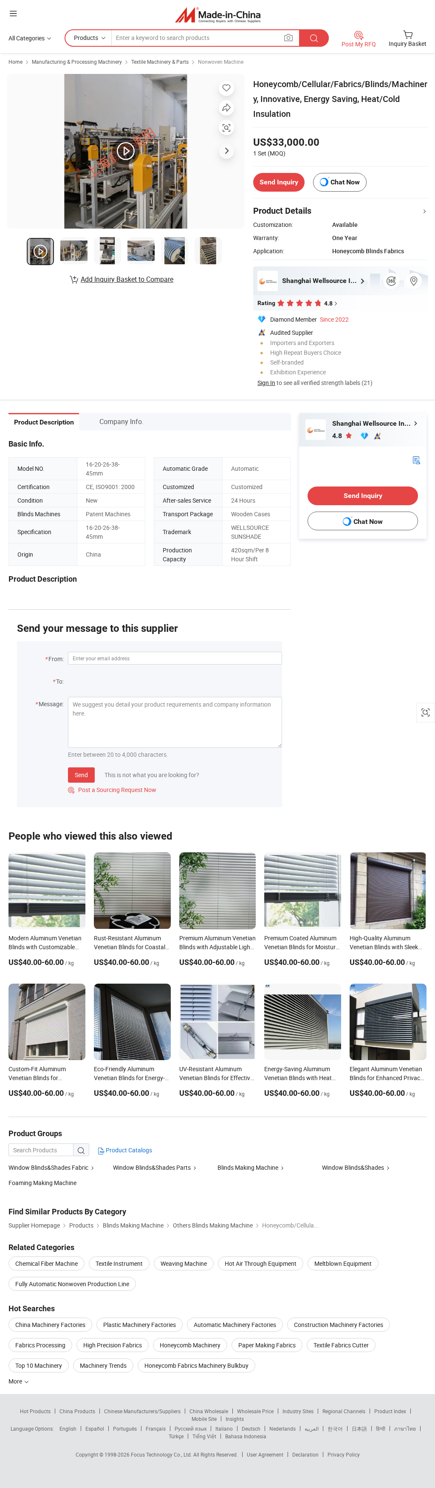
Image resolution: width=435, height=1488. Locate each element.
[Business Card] (416, 459)
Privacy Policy (344, 1454)
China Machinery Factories (50, 1325)
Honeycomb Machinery (190, 1345)
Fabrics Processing (40, 1345)
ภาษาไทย (405, 1428)
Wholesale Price (255, 1411)
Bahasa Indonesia (245, 1436)
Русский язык (190, 1428)
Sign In (266, 383)
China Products (77, 1411)
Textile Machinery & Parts (160, 61)
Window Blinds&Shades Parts (152, 1167)
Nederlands (282, 1428)
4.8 (338, 436)
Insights (235, 1418)
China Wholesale (208, 1411)
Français (156, 1428)
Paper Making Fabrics (267, 1345)
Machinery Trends (103, 1365)
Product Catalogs (128, 1150)
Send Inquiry (279, 182)
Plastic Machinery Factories (139, 1325)
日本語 (359, 1428)
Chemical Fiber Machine (46, 1263)
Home (15, 61)
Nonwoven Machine (220, 61)
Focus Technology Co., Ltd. (162, 1454)
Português (125, 1428)
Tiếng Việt (204, 1436)
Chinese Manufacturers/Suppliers (142, 1411)
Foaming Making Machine (42, 1183)
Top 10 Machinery (38, 1365)
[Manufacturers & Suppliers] (217, 14)
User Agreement (265, 1454)
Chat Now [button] (345, 182)
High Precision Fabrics (112, 1345)
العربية (312, 1428)
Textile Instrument (119, 1263)
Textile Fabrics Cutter (341, 1345)
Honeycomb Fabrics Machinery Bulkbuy (196, 1365)
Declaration (305, 1454)
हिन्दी (380, 1428)
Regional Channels (343, 1411)
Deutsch (251, 1428)
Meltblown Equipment (343, 1263)
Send (81, 775)
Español (94, 1428)
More (15, 1381)
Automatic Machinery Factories (235, 1325)
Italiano (224, 1428)
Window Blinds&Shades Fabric (48, 1167)
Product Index (390, 1411)
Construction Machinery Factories (338, 1325)
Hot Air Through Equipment (261, 1263)
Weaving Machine (184, 1263)
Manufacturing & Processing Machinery (77, 61)
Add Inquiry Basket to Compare (127, 279)
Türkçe (176, 1436)
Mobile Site (204, 1418)
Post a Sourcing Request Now (112, 790)
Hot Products (35, 1411)
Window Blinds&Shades (353, 1167)
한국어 (335, 1428)
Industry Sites (298, 1411)
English (67, 1428)
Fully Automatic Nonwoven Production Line (72, 1284)
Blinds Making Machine (248, 1167)
